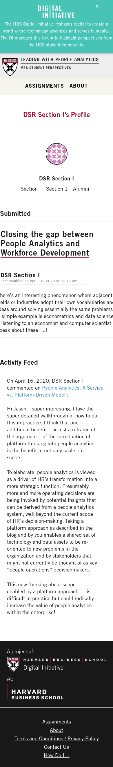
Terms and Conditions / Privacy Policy (56, 738)
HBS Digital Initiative (33, 23)
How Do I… (57, 755)
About (79, 85)
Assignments (44, 85)
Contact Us (56, 747)
